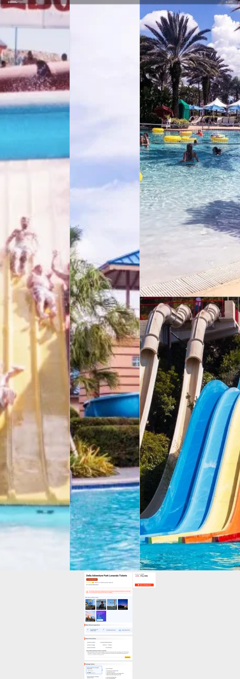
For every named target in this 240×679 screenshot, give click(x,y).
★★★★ (90, 582)
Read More (127, 657)
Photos (238, 566)
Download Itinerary (92, 579)
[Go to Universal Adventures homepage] (13, 2)
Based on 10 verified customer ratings (103, 582)
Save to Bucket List (145, 585)
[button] (112, 582)
